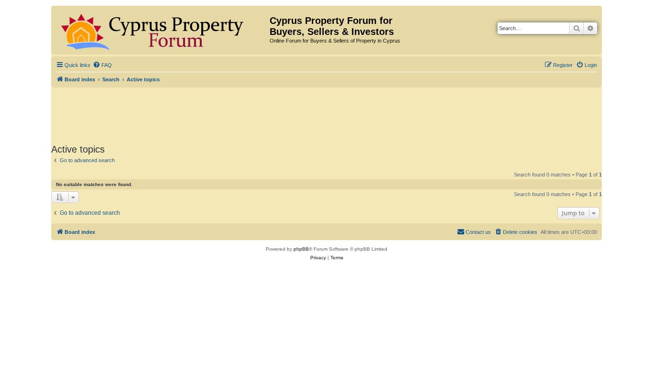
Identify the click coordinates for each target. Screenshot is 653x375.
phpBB (301, 249)
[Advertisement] (326, 113)
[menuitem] (102, 65)
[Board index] (162, 30)
